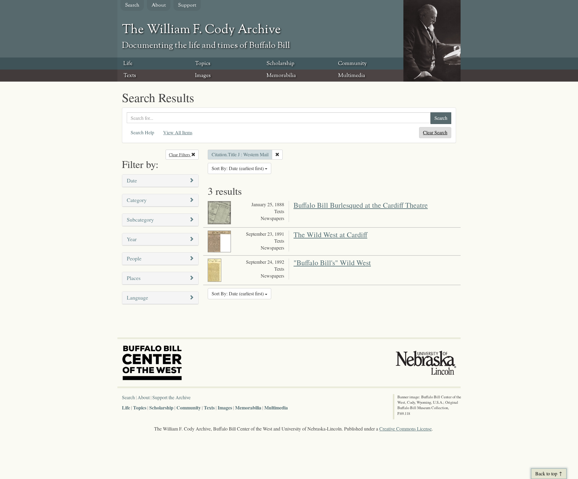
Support (187, 5)
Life (127, 64)
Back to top (546, 473)
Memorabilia (281, 76)
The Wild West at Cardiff (330, 234)
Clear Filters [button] (184, 154)
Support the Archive (171, 397)
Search (132, 5)
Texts (129, 76)
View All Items (177, 132)
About (158, 5)
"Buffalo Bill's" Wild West (332, 262)
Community (352, 64)
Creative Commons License (405, 428)
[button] (160, 181)
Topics (202, 64)
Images (203, 76)
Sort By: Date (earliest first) (238, 168)
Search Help (142, 132)
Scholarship (280, 64)
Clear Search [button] (435, 132)
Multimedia (351, 76)
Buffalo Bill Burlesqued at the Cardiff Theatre (361, 205)
